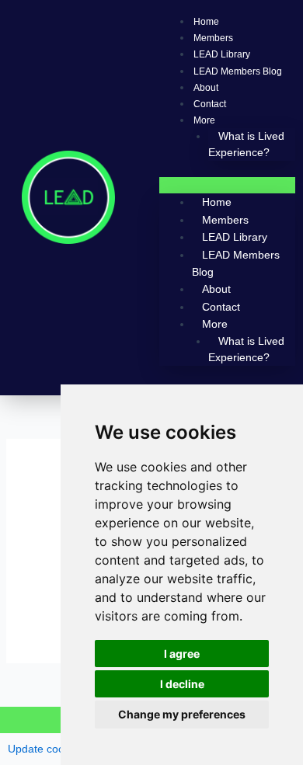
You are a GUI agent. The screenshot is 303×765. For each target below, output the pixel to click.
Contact (209, 104)
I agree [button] (182, 653)
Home (206, 21)
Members (213, 38)
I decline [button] (182, 683)
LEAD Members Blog (237, 71)
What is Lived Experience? (246, 144)
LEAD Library (221, 54)
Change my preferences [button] (182, 714)
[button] (227, 185)
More (204, 120)
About (205, 87)
